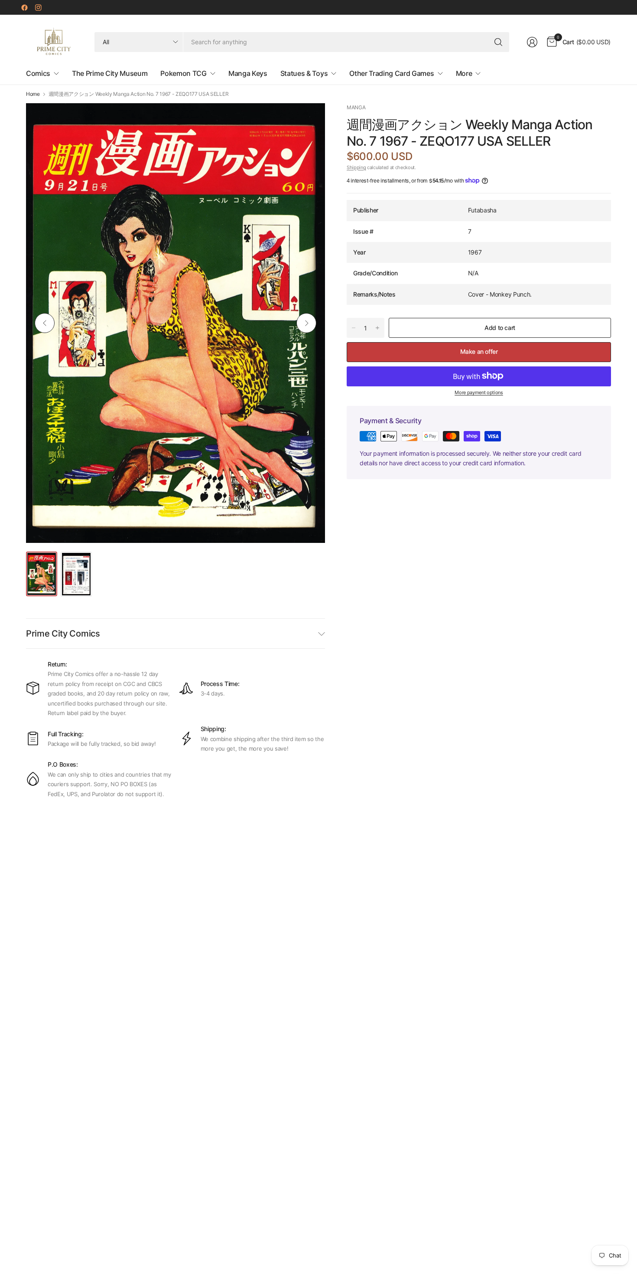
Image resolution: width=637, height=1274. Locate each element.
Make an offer (479, 351)
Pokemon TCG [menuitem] (183, 73)
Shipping (356, 167)
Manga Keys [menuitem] (247, 73)
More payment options (479, 392)
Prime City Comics (63, 633)
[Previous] (45, 323)
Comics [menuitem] (38, 73)
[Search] (498, 42)
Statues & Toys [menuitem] (304, 73)
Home (33, 94)
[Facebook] (24, 7)
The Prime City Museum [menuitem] (109, 73)
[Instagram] (38, 7)
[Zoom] (308, 119)
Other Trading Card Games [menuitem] (391, 73)
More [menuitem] (464, 73)
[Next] (306, 323)
